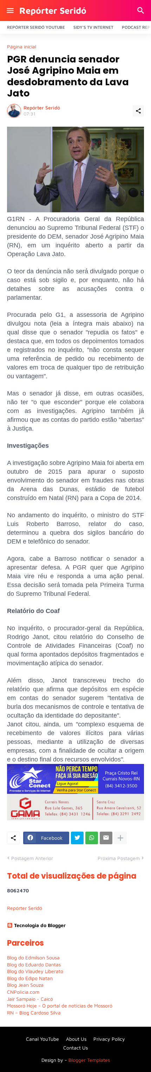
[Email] (106, 838)
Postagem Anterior (32, 858)
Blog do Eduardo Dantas (34, 964)
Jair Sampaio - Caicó (30, 999)
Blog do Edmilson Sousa (33, 957)
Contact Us (75, 1048)
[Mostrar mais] (120, 838)
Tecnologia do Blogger (40, 925)
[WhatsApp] (91, 838)
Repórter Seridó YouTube (36, 27)
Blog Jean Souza (25, 985)
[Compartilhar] (138, 110)
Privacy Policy (109, 1039)
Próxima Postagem (119, 858)
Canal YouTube (42, 1039)
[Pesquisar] (141, 10)
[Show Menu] (9, 10)
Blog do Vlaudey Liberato (35, 971)
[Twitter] (77, 838)
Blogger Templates (89, 1060)
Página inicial (21, 46)
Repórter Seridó (52, 10)
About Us (76, 1039)
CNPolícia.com (23, 992)
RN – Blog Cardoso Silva (34, 1013)
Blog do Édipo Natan (30, 978)
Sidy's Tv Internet (93, 27)
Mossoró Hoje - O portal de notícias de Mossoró (59, 1005)
